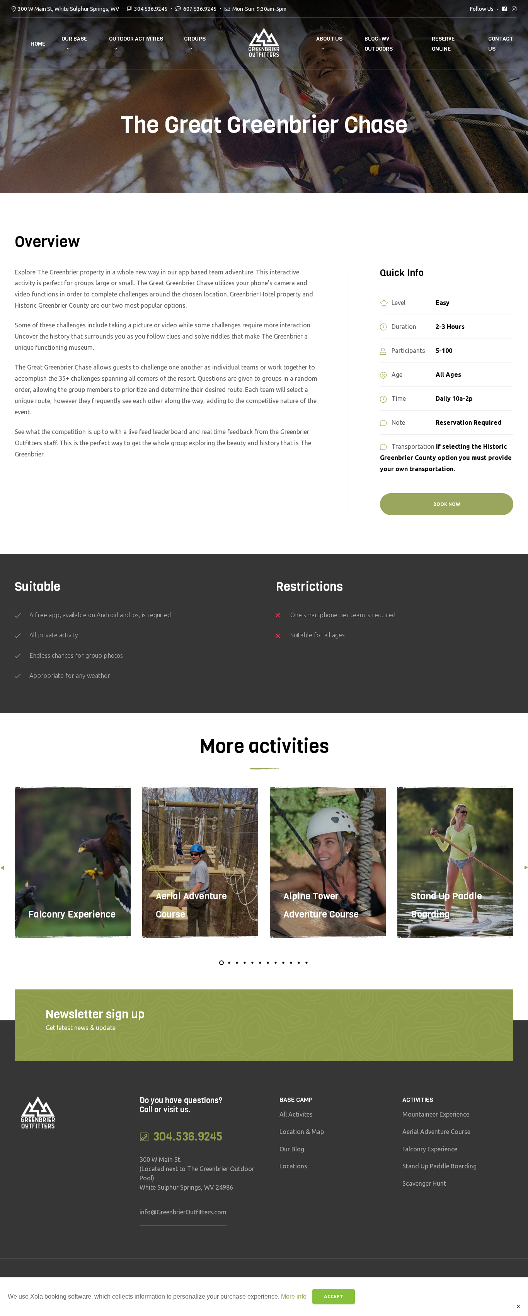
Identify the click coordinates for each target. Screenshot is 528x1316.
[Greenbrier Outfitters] (264, 44)
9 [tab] (283, 962)
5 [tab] (252, 962)
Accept (333, 1296)
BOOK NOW (446, 504)
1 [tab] (221, 962)
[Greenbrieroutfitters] (514, 8)
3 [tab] (237, 962)
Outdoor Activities (136, 39)
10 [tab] (291, 962)
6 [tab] (260, 962)
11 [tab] (298, 962)
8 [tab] (275, 962)
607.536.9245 (199, 9)
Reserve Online (443, 43)
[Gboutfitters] (504, 8)
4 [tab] (244, 962)
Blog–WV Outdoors (378, 43)
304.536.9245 (150, 9)
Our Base (74, 39)
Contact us (500, 43)
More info (294, 1296)
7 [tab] (268, 962)
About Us (329, 39)
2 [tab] (229, 962)
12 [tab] (306, 962)
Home (38, 44)
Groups (195, 39)
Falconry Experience (72, 914)
